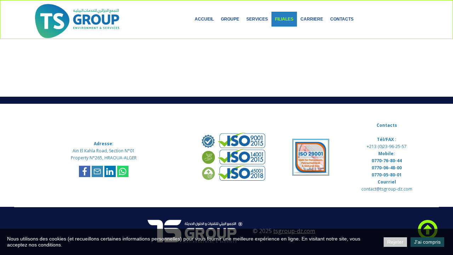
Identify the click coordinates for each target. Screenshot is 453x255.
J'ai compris (427, 242)
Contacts (342, 19)
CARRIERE (311, 19)
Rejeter (395, 242)
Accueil (204, 19)
